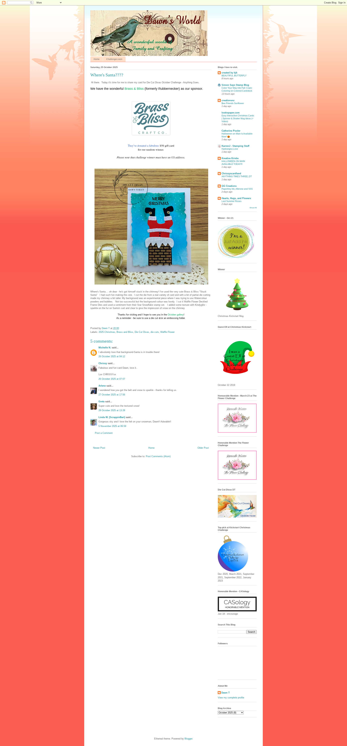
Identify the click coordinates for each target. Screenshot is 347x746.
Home (97, 59)
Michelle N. (104, 347)
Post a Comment (104, 433)
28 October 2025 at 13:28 (111, 410)
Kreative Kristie (230, 158)
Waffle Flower (167, 332)
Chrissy (102, 363)
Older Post (203, 447)
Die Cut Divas (142, 332)
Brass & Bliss (134, 88)
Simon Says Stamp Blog (235, 85)
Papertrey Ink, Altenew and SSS (237, 189)
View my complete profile (231, 697)
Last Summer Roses (231, 201)
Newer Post (99, 447)
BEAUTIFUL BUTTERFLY (234, 75)
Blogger (188, 738)
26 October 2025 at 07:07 (111, 379)
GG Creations (229, 186)
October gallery (176, 314)
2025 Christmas (107, 332)
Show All (253, 208)
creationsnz (228, 100)
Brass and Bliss (125, 332)
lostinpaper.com (231, 112)
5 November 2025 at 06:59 (112, 426)
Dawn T (106, 328)
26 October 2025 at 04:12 (111, 356)
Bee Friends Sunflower (233, 103)
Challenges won (114, 59)
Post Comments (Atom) (158, 456)
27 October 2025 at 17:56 (111, 394)
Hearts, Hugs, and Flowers (236, 198)
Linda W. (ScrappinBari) (111, 417)
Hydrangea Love (230, 149)
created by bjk (229, 72)
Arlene (102, 385)
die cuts (155, 332)
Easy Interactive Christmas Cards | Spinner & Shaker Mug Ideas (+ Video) (238, 118)
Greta (101, 401)
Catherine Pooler (231, 130)
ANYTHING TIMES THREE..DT (237, 176)
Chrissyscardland (231, 173)
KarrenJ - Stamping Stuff (235, 146)
